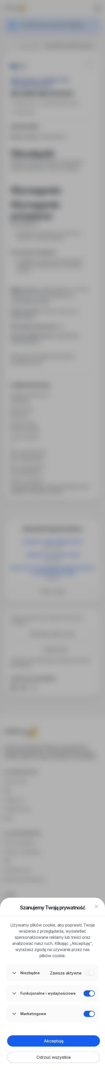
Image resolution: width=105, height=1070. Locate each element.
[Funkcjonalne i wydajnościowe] (89, 993)
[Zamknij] (96, 906)
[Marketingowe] (89, 1014)
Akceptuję (53, 1040)
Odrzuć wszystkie (53, 1057)
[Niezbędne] (89, 973)
